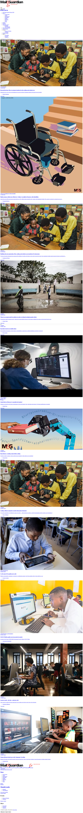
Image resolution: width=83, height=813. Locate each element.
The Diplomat (5, 790)
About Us (4, 807)
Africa (4, 775)
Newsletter (5, 805)
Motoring (4, 779)
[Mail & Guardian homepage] (41, 3)
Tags (1, 768)
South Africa (5, 774)
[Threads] (3, 10)
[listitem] (2, 767)
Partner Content (3, 801)
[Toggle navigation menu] (1, 7)
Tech (3, 780)
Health (4, 778)
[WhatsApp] (6, 10)
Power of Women (6, 798)
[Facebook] (0, 10)
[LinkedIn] (2, 10)
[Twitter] (5, 10)
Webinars (4, 799)
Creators (3, 768)
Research (4, 806)
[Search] (4, 9)
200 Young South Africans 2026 (6, 769)
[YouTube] (7, 10)
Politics (1, 783)
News (2, 772)
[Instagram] (1, 10)
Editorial (4, 789)
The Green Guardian (4, 792)
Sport (4, 781)
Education (4, 777)
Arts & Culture (3, 793)
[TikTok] (4, 10)
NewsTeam (15, 809)
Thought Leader (5, 787)
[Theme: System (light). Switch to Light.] (2, 9)
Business (2, 784)
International (5, 776)
